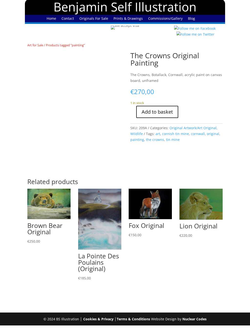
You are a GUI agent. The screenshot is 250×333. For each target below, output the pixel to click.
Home (51, 19)
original (213, 133)
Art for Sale (35, 45)
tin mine (173, 139)
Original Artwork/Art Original (193, 128)
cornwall (198, 133)
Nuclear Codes (194, 319)
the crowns (155, 139)
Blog (191, 19)
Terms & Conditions (133, 319)
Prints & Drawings (128, 19)
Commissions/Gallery (165, 19)
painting (137, 139)
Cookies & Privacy (98, 319)
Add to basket (157, 111)
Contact (68, 19)
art (158, 133)
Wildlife (136, 133)
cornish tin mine (175, 133)
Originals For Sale (93, 19)
